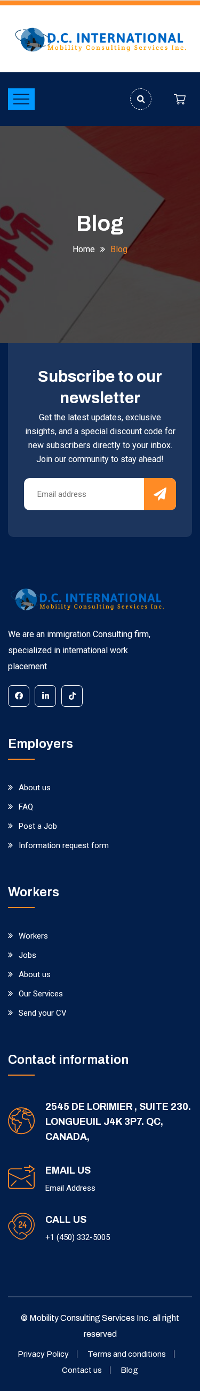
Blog (129, 1370)
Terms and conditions (126, 1354)
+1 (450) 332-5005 (77, 1237)
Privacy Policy (43, 1354)
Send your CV (43, 1013)
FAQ (26, 807)
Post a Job (38, 826)
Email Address (70, 1188)
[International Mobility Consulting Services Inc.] (100, 39)
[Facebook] (18, 696)
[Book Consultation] (179, 99)
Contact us (82, 1370)
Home (84, 249)
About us (35, 787)
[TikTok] (72, 696)
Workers (33, 936)
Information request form (64, 845)
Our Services (41, 994)
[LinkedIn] (45, 696)
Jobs (27, 955)
